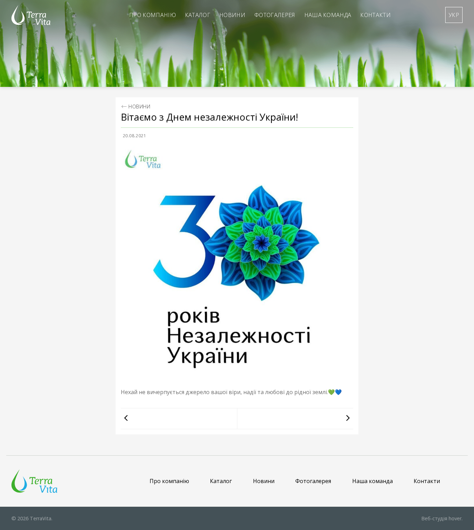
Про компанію (152, 15)
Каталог (197, 15)
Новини (232, 15)
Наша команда (328, 15)
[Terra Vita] (30, 15)
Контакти (375, 15)
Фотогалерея (274, 15)
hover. (442, 518)
